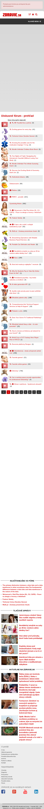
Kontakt (3, 763)
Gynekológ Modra (16, 203)
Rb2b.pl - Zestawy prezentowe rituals (24, 231)
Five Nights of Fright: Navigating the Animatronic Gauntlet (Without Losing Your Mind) (24, 158)
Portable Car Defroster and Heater (23, 244)
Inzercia (3, 758)
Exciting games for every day (21, 129)
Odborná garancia (6, 752)
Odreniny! (15, 371)
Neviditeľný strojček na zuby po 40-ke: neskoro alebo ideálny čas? (30, 628)
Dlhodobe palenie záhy (19, 297)
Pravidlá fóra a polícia (24, 123)
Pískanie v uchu (17, 311)
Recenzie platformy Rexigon (21, 344)
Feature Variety (17, 218)
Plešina (14, 190)
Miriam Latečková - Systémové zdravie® (27, 384)
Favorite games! (17, 357)
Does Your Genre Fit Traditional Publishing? (26, 317)
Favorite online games (19, 364)
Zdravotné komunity (7, 779)
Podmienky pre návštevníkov (9, 754)
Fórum (3, 783)
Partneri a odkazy (6, 760)
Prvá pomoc (4, 774)
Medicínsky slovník (6, 776)
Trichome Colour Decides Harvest (23, 136)
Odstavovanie (14, 183)
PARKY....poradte (17, 197)
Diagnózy (4, 772)
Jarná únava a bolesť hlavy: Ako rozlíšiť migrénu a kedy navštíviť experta (30, 617)
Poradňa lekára (5, 781)
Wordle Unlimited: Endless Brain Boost (24, 149)
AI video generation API (19, 284)
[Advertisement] (22, 46)
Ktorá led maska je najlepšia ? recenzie (25, 264)
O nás (3, 750)
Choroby (3, 770)
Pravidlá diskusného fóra (8, 756)
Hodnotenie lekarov (18, 177)
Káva (16, 258)
